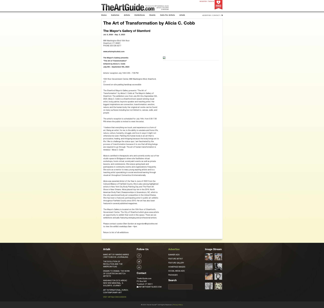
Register (203, 1)
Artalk (182, 15)
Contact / (216, 15)
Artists (127, 15)
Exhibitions (140, 15)
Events (152, 15)
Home (104, 15)
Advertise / (207, 15)
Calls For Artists (167, 15)
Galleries (115, 15)
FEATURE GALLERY (176, 263)
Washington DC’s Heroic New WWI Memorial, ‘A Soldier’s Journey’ (115, 283)
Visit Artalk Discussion (114, 297)
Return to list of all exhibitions (116, 232)
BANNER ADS (174, 255)
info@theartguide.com (149, 287)
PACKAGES (173, 275)
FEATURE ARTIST (175, 259)
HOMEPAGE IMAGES (176, 267)
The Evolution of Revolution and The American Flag (113, 264)
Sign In (211, 1)
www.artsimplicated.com (114, 52)
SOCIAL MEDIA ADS (176, 271)
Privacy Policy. (178, 305)
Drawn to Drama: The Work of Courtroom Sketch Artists (116, 273)
